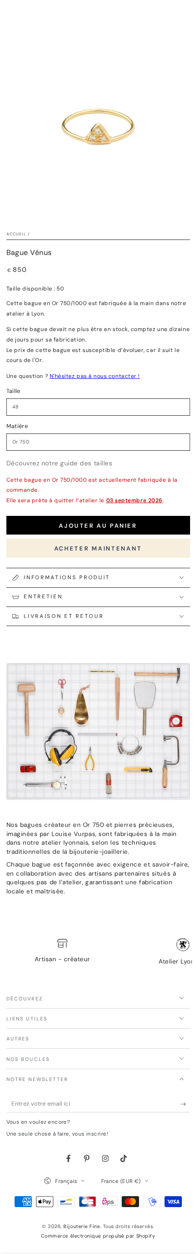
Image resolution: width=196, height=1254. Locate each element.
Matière (17, 426)
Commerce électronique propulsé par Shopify (98, 1236)
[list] (98, 953)
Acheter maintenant (98, 548)
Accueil (16, 234)
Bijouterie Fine (81, 1226)
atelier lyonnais (64, 842)
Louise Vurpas (73, 834)
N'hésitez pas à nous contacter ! (95, 376)
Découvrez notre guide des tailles (59, 463)
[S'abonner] (185, 1104)
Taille (13, 391)
